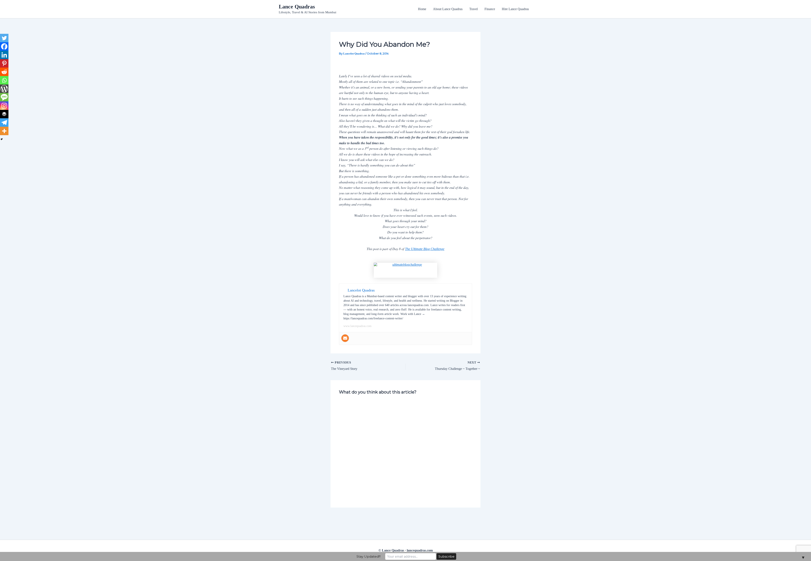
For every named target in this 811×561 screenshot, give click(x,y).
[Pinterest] (4, 63)
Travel (473, 9)
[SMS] (4, 97)
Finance (489, 9)
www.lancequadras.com (357, 326)
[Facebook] (4, 46)
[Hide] (1, 139)
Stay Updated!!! (369, 556)
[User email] (345, 338)
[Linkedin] (4, 55)
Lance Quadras (297, 7)
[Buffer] (4, 114)
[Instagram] (4, 105)
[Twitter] (4, 38)
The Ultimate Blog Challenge (424, 249)
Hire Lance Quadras (515, 9)
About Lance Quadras (448, 9)
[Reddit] (4, 72)
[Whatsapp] (4, 80)
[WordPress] (4, 88)
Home (422, 9)
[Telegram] (4, 122)
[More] (4, 131)
